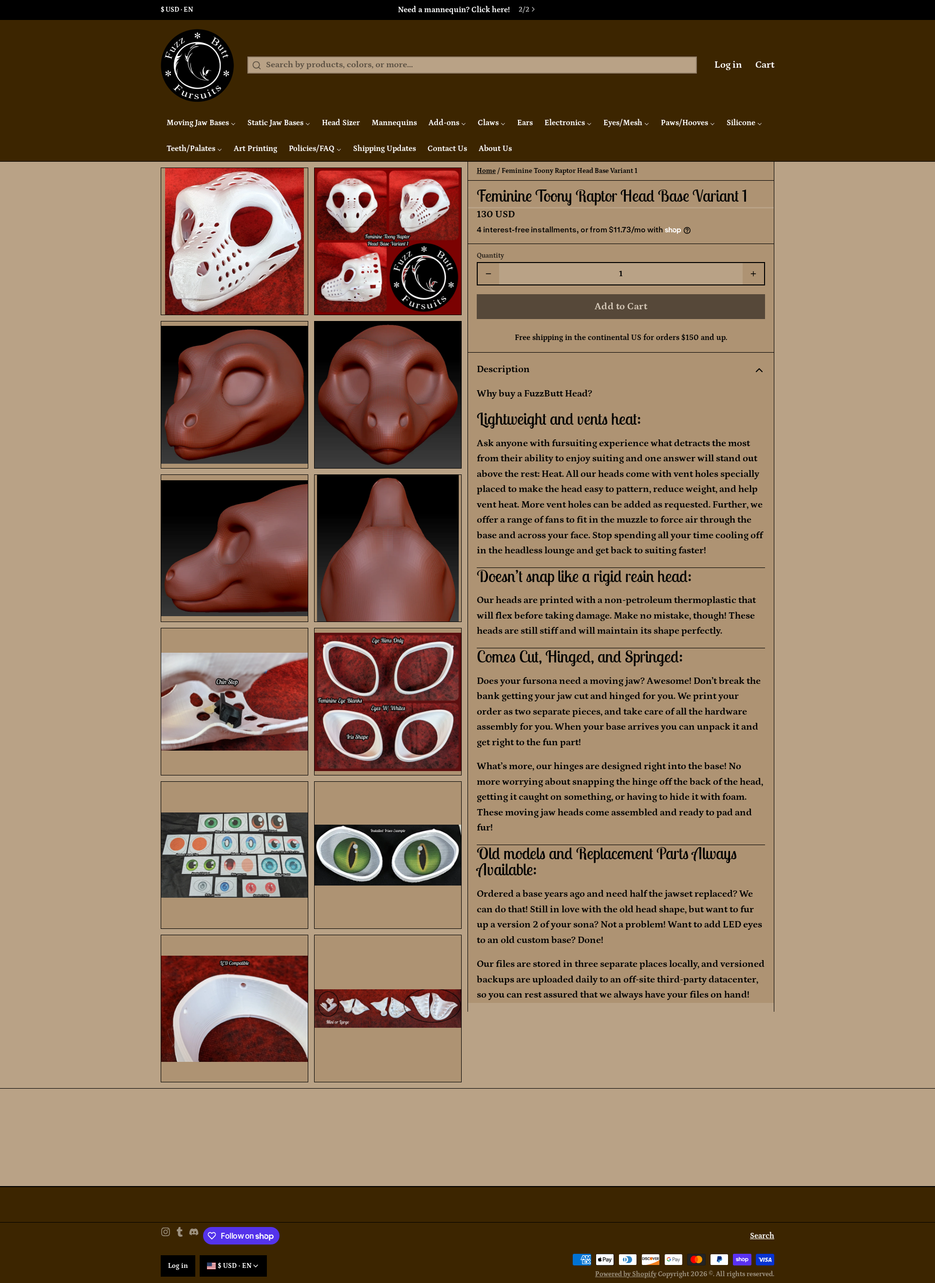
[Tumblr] (180, 1236)
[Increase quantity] (753, 273)
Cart (764, 64)
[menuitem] (201, 122)
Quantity (490, 256)
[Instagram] (165, 1236)
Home (486, 171)
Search (762, 1235)
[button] (621, 306)
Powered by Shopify (625, 1274)
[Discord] (194, 1236)
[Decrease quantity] (488, 273)
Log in (728, 64)
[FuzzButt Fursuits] (197, 65)
